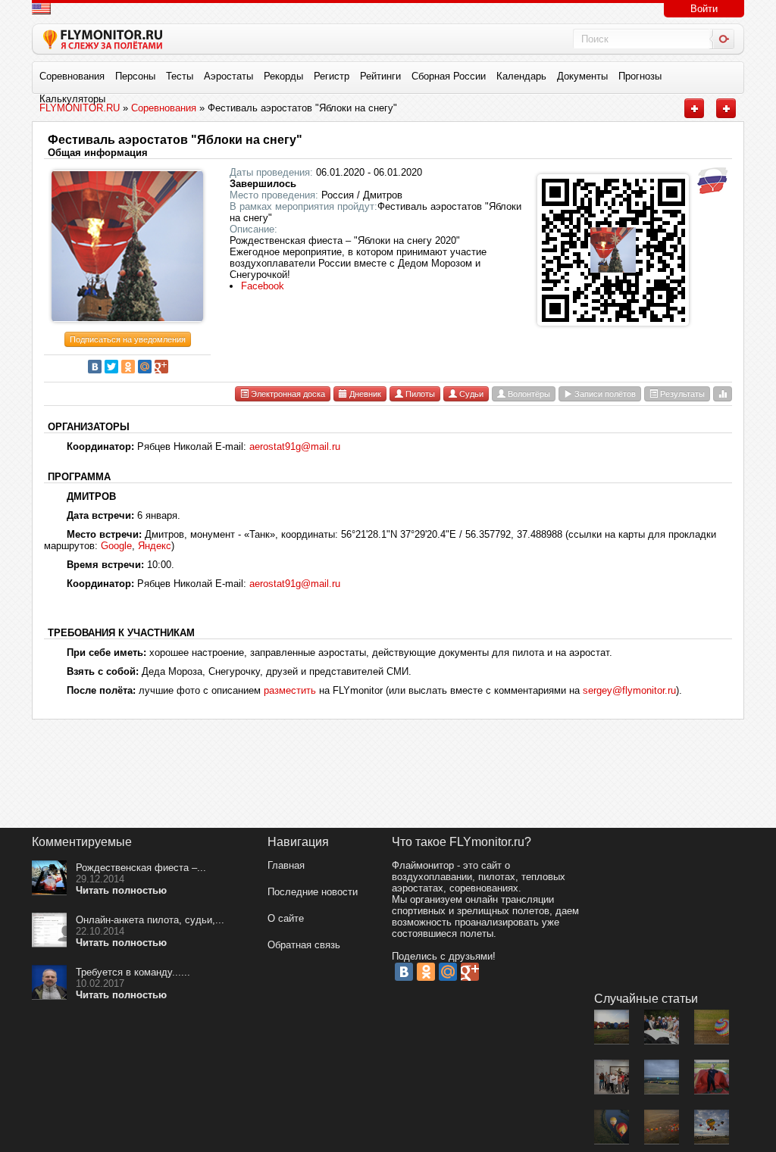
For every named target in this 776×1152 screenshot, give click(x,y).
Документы (582, 76)
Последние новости (313, 892)
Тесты (179, 76)
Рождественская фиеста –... (141, 867)
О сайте (286, 918)
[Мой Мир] (145, 366)
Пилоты (419, 393)
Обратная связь (304, 945)
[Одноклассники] (128, 366)
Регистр (331, 76)
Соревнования (72, 76)
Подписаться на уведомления (128, 339)
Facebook (262, 286)
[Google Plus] (161, 366)
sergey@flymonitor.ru (629, 690)
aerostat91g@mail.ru (294, 446)
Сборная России (448, 76)
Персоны (135, 76)
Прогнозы (640, 76)
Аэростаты (228, 76)
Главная (286, 865)
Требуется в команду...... (133, 972)
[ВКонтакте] (95, 366)
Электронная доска (287, 393)
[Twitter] (111, 366)
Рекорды (283, 76)
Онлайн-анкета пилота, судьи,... (150, 920)
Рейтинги (380, 76)
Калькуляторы (72, 99)
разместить (290, 690)
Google (116, 545)
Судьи (470, 393)
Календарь (521, 76)
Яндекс (154, 545)
